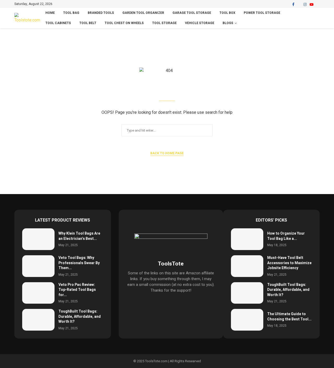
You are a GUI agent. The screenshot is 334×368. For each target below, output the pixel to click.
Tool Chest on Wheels (124, 23)
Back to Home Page (167, 153)
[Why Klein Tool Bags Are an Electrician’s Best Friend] (38, 239)
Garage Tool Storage (191, 12)
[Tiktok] (318, 4)
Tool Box (227, 12)
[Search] (317, 18)
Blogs (228, 23)
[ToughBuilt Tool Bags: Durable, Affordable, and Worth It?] (38, 320)
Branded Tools (101, 12)
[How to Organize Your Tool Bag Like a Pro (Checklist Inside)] (247, 239)
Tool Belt (87, 23)
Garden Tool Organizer (143, 12)
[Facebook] (293, 4)
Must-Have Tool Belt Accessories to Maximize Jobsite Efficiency (289, 263)
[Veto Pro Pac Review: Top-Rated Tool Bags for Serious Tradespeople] (38, 293)
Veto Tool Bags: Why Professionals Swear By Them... (79, 263)
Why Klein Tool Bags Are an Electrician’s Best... (79, 236)
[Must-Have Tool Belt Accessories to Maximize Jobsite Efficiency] (247, 266)
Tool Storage (164, 23)
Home (50, 12)
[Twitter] (299, 4)
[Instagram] (305, 4)
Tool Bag (71, 12)
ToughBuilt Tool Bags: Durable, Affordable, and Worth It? (79, 316)
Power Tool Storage (262, 12)
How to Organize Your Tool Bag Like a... (286, 236)
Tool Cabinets (58, 23)
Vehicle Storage (199, 23)
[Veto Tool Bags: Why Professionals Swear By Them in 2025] (38, 266)
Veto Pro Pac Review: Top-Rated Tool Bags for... (77, 290)
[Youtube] (311, 4)
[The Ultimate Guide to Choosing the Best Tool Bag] (247, 320)
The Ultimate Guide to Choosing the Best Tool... (289, 316)
